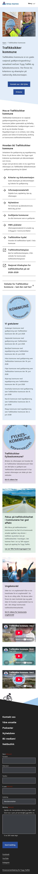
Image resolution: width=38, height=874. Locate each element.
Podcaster (7, 728)
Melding (7, 807)
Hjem (4, 43)
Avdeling (5, 797)
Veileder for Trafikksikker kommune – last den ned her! (18, 285)
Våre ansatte (9, 722)
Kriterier (19, 92)
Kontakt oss (9, 717)
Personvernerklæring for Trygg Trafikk (16, 870)
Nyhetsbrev (8, 733)
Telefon (4, 776)
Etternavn (5, 766)
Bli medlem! (9, 738)
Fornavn (5, 756)
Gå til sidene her (11, 480)
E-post (7, 786)
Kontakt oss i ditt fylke (19, 84)
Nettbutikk (8, 744)
